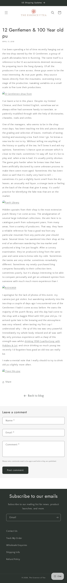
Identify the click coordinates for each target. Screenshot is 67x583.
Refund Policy (13, 559)
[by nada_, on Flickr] (9, 288)
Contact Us (11, 531)
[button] (6, 12)
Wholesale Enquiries (16, 545)
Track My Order (14, 538)
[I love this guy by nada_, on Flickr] (11, 371)
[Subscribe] (57, 517)
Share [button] (8, 382)
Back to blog (36, 395)
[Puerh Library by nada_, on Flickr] (10, 202)
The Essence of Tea (37, 578)
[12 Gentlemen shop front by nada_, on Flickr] (17, 94)
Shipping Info (13, 552)
